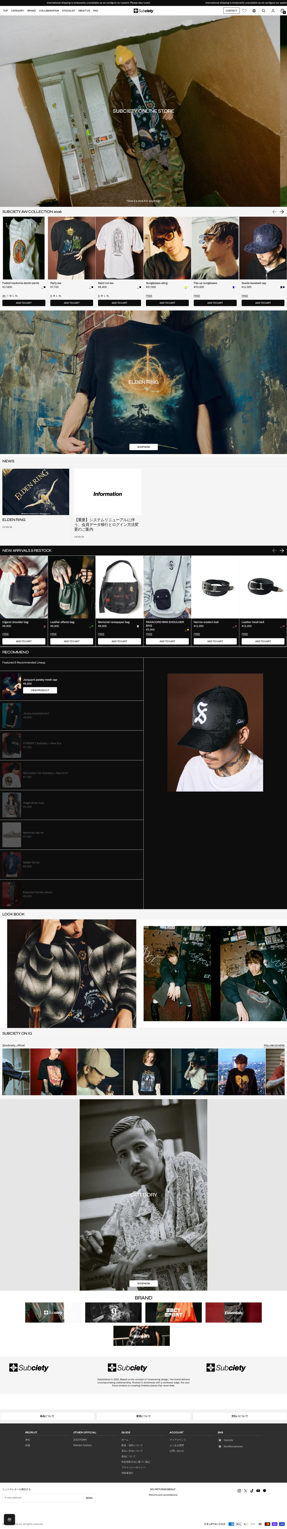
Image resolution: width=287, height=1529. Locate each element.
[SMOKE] (188, 287)
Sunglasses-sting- (157, 283)
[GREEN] (92, 626)
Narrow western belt (206, 622)
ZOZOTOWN (80, 1439)
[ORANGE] (188, 630)
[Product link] (24, 262)
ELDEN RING (13, 519)
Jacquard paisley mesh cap (40, 679)
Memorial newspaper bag (114, 622)
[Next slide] (282, 212)
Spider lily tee (31, 862)
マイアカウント (178, 1439)
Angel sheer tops (33, 802)
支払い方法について (132, 1450)
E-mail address (13, 1497)
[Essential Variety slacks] (11, 894)
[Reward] (9, 1519)
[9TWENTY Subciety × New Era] (11, 745)
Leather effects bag (62, 622)
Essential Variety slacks (37, 892)
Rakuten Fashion (82, 1445)
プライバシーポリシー (133, 1467)
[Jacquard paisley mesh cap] (11, 685)
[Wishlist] (244, 10)
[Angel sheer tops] (11, 805)
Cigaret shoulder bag (15, 622)
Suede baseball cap (254, 283)
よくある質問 (177, 1445)
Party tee (56, 283)
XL (16, 295)
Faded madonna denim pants (20, 283)
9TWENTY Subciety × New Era (42, 743)
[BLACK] (44, 287)
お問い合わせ (177, 1450)
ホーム (125, 1439)
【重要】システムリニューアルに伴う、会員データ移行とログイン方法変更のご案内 (106, 525)
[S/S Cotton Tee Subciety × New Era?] (11, 775)
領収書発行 (127, 1473)
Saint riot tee (106, 283)
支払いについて (240, 1416)
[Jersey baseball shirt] (11, 715)
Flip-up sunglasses (205, 283)
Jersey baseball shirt (36, 713)
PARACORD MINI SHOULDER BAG (165, 624)
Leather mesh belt (253, 622)
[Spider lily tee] (11, 864)
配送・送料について (132, 1445)
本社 (27, 1439)
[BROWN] (236, 626)
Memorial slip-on (33, 832)
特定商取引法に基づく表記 (136, 1462)
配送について (143, 1416)
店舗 (27, 1445)
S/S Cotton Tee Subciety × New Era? (45, 773)
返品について (47, 1416)
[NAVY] (283, 287)
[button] (263, 10)
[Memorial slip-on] (11, 834)
